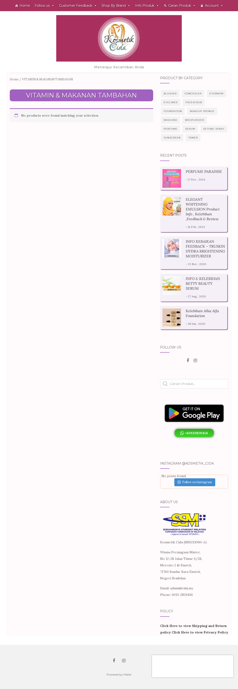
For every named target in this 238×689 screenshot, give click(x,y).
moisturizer (194, 119)
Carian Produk (179, 5)
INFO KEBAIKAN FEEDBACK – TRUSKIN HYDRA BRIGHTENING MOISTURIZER (205, 248)
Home (25, 5)
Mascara (170, 119)
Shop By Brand (114, 5)
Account (212, 5)
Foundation (173, 111)
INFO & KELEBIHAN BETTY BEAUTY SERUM (203, 283)
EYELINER (171, 102)
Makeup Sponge (202, 111)
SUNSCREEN (172, 137)
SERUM (190, 128)
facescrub (193, 102)
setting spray (214, 128)
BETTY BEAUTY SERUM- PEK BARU (185, 666)
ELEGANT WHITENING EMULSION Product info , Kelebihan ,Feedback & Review (203, 209)
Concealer (193, 93)
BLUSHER (170, 93)
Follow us (42, 5)
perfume (170, 128)
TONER (193, 137)
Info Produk (144, 5)
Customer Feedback (75, 5)
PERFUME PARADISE (204, 171)
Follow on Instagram (197, 482)
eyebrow (216, 93)
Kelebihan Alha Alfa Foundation (202, 313)
